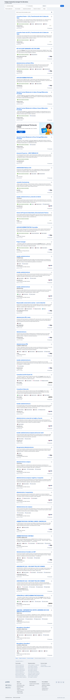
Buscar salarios (44, 686)
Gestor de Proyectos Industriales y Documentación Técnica (32, 212)
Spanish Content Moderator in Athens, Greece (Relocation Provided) (32, 109)
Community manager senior (19, 667)
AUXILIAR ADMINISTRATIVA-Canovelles (27, 227)
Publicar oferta (31, 685)
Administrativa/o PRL (22, 344)
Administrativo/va (21, 332)
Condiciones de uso (8, 697)
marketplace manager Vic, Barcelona (33, 674)
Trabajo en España (20, 692)
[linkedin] (63, 682)
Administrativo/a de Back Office (25, 63)
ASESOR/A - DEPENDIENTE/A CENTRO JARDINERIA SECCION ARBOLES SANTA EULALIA (33, 610)
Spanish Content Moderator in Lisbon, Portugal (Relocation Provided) (32, 92)
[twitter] (61, 682)
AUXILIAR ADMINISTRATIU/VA (25, 77)
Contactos (18, 688)
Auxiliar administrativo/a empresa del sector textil (30, 432)
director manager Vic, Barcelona (33, 675)
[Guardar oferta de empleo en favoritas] (52, 17)
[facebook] (56, 682)
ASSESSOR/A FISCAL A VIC (24, 167)
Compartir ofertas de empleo (34, 683)
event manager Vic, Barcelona (32, 666)
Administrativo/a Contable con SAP (26, 552)
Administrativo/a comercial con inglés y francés (29, 418)
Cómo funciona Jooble (20, 685)
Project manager (21, 241)
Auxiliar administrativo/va (23, 360)
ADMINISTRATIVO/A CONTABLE (25, 536)
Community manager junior (19, 671)
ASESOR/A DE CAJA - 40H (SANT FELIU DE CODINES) (31, 566)
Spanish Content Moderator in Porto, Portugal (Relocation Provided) (32, 137)
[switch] (52, 12)
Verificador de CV (45, 689)
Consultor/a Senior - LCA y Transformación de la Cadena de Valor (32, 17)
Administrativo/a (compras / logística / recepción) (30, 477)
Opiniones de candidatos (46, 685)
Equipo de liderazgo (20, 686)
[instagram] (59, 682)
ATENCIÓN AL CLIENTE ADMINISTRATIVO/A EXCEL (30, 595)
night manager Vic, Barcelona (32, 670)
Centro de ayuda (19, 691)
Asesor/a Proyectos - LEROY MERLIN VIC (27, 153)
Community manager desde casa (20, 675)
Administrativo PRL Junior (23, 317)
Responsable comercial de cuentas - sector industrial (31, 303)
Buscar (62, 5)
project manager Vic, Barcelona (33, 667)
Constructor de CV (45, 688)
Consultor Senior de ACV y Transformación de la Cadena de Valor (33, 33)
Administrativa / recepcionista (25, 492)
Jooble (63, 697)
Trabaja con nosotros (20, 689)
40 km (44, 5)
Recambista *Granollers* (23, 627)
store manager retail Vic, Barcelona (33, 671)
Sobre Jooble (19, 683)
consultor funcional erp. (23, 182)
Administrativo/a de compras (24, 507)
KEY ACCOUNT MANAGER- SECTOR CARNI (28, 48)
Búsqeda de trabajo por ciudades (46, 666)
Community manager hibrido (19, 666)
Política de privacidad (16, 697)
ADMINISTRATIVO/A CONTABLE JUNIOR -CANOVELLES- (31, 521)
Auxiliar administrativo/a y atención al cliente (29, 196)
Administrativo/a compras (24, 462)
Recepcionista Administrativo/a (25, 447)
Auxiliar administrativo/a (23, 256)
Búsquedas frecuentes (19, 661)
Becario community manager (19, 674)
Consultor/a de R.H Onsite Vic (24, 374)
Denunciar (50, 28)
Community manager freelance (20, 670)
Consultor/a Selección (23, 389)
